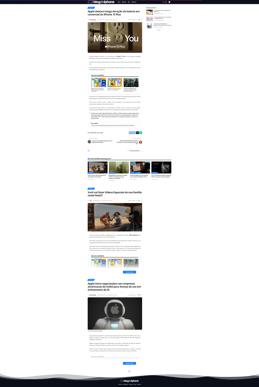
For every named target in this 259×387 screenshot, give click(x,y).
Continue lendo (129, 272)
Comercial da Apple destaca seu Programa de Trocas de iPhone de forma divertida (113, 125)
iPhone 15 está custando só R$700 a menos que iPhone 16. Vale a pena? (97, 90)
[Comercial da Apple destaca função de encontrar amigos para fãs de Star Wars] (131, 82)
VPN (96, 371)
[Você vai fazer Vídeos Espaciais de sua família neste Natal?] (98, 167)
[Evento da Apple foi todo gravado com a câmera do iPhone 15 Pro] (140, 167)
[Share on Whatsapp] (141, 20)
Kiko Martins (93, 19)
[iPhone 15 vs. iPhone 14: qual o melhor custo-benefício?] (114, 82)
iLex (91, 200)
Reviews (91, 371)
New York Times (99, 343)
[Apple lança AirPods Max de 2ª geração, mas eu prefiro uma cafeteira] (149, 25)
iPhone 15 (91, 7)
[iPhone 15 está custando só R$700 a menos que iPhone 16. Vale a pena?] (98, 82)
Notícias (91, 280)
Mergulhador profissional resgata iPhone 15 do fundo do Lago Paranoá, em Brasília (118, 177)
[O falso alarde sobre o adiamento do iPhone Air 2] (149, 12)
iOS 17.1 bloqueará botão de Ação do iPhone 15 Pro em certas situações (161, 176)
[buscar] (163, 2)
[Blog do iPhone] (101, 2)
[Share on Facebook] (137, 20)
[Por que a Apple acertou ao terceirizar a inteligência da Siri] (149, 19)
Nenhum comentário (135, 150)
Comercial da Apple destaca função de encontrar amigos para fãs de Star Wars (130, 90)
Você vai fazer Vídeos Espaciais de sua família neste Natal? (97, 176)
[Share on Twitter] (139, 20)
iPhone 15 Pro (110, 235)
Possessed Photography (96, 331)
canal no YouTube (135, 56)
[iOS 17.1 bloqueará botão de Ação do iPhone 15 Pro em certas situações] (161, 167)
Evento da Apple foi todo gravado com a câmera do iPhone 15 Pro (139, 176)
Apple (132, 172)
